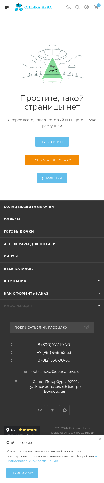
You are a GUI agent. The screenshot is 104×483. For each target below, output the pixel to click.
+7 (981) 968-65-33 (54, 353)
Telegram (52, 410)
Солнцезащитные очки (29, 207)
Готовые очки (19, 231)
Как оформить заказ (26, 293)
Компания (15, 281)
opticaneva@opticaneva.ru (55, 371)
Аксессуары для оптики (30, 244)
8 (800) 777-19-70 (54, 345)
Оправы (12, 219)
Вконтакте (40, 410)
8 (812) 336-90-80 (54, 360)
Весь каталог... (19, 269)
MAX (64, 410)
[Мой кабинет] (86, 7)
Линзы (11, 256)
